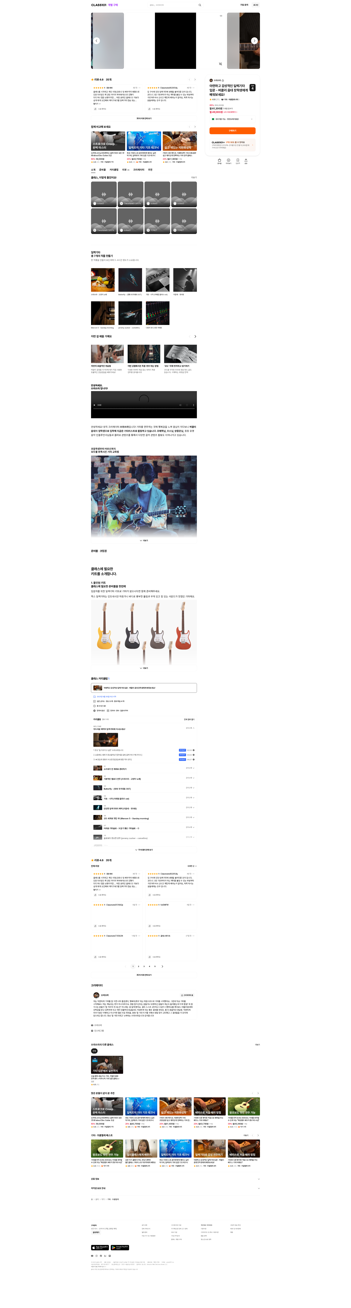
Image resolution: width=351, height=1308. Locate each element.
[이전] (125, 966)
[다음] (162, 966)
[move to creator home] (222, 80)
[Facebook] (101, 1256)
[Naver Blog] (105, 1256)
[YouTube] (92, 1256)
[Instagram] (96, 1256)
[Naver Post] (110, 1256)
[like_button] (95, 109)
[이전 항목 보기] (189, 336)
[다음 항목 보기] (195, 336)
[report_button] (139, 88)
